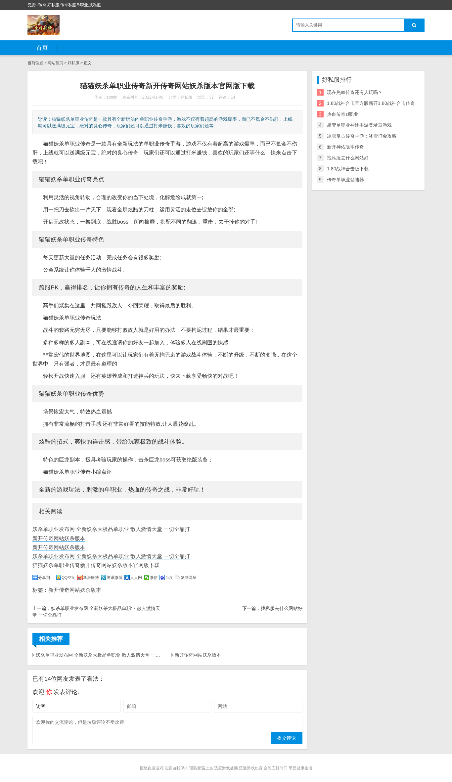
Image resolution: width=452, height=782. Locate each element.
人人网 (136, 577)
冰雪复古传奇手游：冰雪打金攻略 (361, 136)
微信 (154, 577)
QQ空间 (68, 577)
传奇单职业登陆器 (345, 179)
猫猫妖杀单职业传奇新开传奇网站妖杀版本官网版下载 (95, 565)
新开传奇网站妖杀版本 (58, 538)
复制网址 (189, 577)
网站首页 (55, 63)
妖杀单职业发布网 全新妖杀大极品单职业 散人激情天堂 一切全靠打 (111, 529)
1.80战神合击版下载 (348, 168)
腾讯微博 (114, 577)
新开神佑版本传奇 (345, 147)
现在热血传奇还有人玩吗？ (355, 92)
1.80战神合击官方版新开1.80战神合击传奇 (371, 103)
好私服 (73, 63)
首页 (42, 47)
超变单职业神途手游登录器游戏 (359, 125)
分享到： (46, 577)
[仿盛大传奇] (43, 25)
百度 (169, 577)
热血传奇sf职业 (342, 114)
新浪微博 (91, 577)
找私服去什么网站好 (281, 608)
